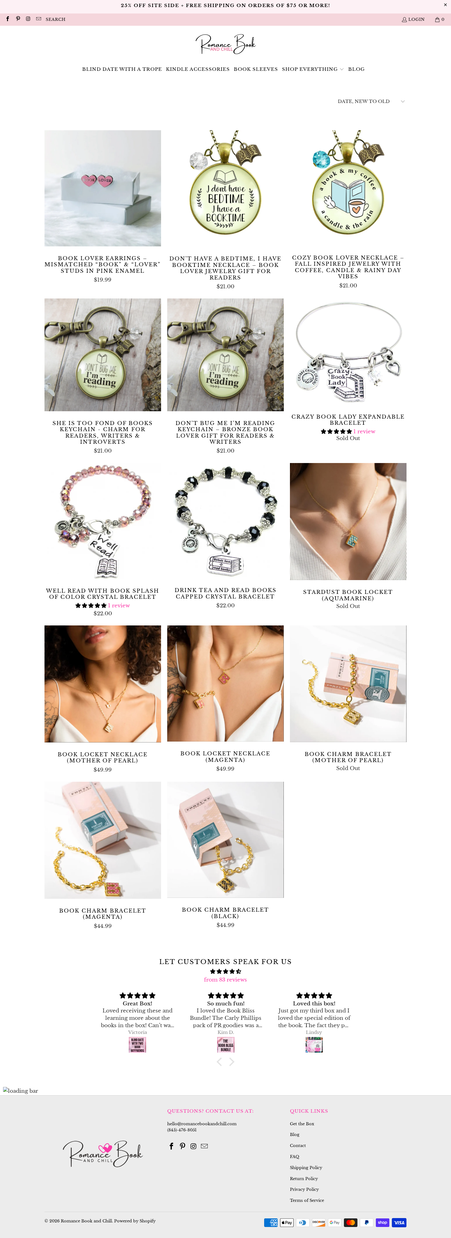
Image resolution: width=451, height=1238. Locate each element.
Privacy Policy (304, 1189)
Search (56, 19)
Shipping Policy (306, 1167)
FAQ (294, 1156)
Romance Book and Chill (86, 1221)
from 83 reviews (225, 980)
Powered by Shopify (135, 1221)
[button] (313, 69)
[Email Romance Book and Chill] (38, 19)
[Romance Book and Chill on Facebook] (7, 19)
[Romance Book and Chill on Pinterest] (17, 19)
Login (416, 19)
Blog (294, 1134)
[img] (225, 971)
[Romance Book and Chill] (225, 45)
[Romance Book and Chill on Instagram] (28, 19)
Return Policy (304, 1178)
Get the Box (302, 1123)
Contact (298, 1145)
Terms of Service (307, 1200)
